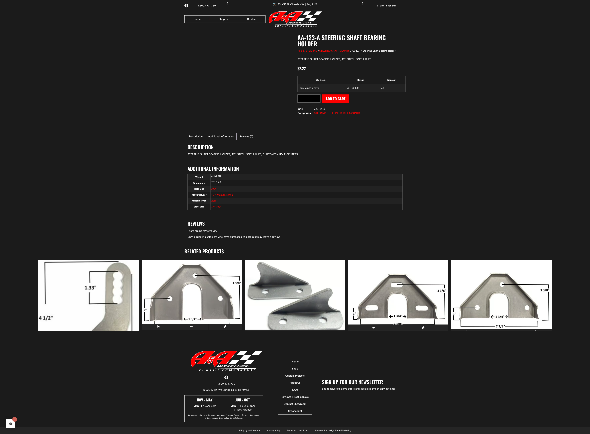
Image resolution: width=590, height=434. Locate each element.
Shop (222, 19)
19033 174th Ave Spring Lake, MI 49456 (226, 389)
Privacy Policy (273, 430)
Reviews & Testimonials (295, 396)
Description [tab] (196, 136)
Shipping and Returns (249, 430)
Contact (251, 19)
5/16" (213, 189)
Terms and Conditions (298, 430)
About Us (295, 382)
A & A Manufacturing (222, 195)
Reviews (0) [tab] (246, 136)
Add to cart (336, 98)
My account (295, 410)
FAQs (295, 389)
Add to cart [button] (158, 327)
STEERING (311, 50)
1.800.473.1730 (207, 5)
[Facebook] (186, 6)
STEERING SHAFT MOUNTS (334, 50)
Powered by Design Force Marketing (333, 430)
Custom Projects (295, 375)
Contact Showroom (295, 403)
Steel (213, 200)
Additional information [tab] (221, 136)
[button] (227, 3)
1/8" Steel (215, 206)
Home (197, 19)
